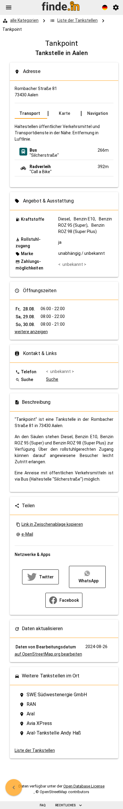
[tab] (31, 113)
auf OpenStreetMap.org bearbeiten (48, 654)
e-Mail (27, 534)
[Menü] (9, 7)
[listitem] (64, 152)
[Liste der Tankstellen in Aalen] (13, 787)
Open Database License (83, 786)
